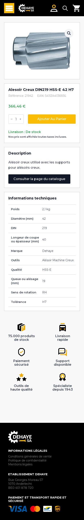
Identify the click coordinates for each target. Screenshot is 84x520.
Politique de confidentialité (27, 460)
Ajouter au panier (51, 119)
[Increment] (20, 119)
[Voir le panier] (76, 8)
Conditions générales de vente (30, 456)
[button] (69, 33)
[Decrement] (11, 119)
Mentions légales (20, 464)
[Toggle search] (65, 8)
